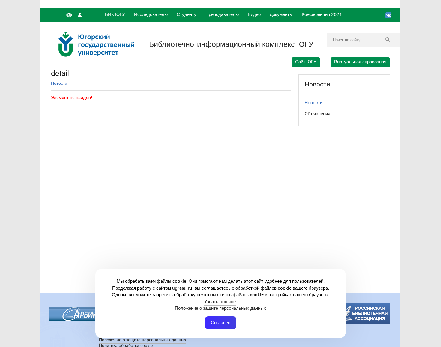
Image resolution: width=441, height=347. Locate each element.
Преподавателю (222, 14)
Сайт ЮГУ (305, 62)
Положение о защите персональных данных (220, 308)
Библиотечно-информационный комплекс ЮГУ (231, 44)
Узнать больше (220, 301)
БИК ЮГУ (115, 14)
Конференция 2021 (322, 14)
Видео (254, 14)
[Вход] (80, 14)
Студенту (186, 14)
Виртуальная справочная (360, 62)
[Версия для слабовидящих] (70, 14)
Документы (281, 14)
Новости (59, 83)
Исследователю (151, 14)
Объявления (317, 113)
